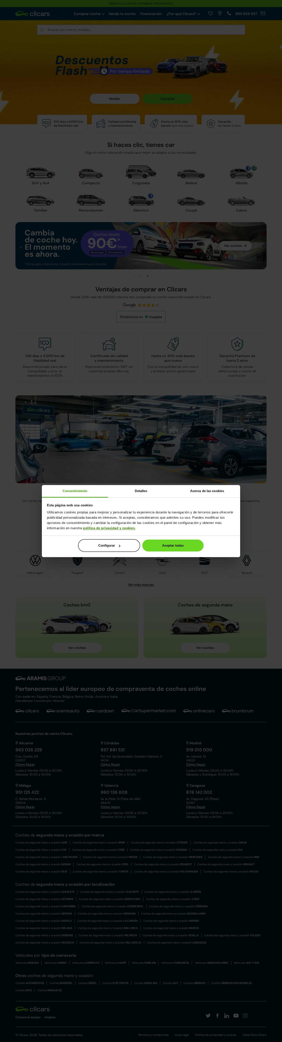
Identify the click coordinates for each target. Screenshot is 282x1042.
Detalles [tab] (141, 491)
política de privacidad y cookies (109, 528)
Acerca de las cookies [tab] (207, 491)
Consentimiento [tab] (75, 491)
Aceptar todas (173, 545)
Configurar (106, 545)
